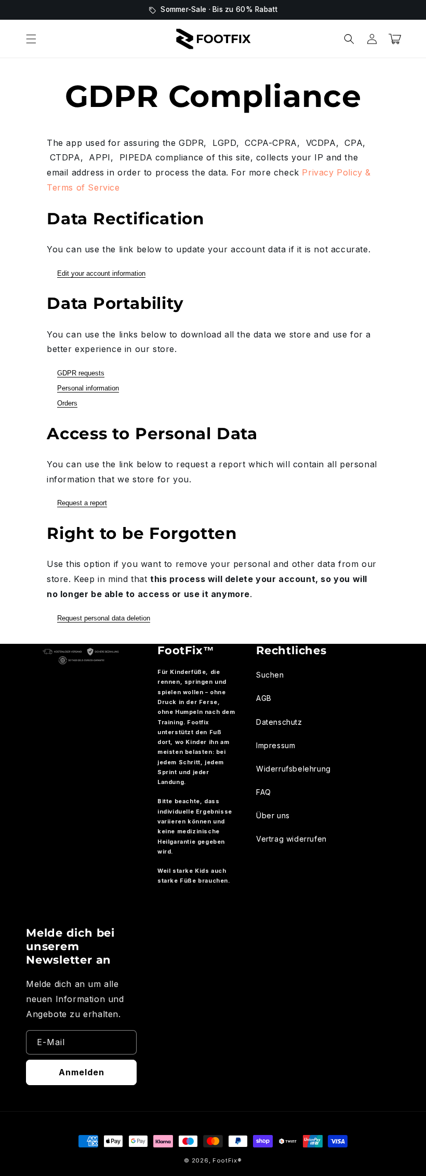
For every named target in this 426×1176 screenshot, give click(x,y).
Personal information (88, 388)
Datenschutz (279, 722)
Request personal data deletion (103, 618)
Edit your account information (101, 273)
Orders (67, 403)
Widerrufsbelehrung (293, 768)
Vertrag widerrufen (291, 838)
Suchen (270, 674)
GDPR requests (80, 373)
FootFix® (227, 1160)
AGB (264, 698)
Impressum (275, 745)
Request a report (82, 503)
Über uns (273, 815)
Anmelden (81, 1072)
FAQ (263, 792)
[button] (31, 39)
